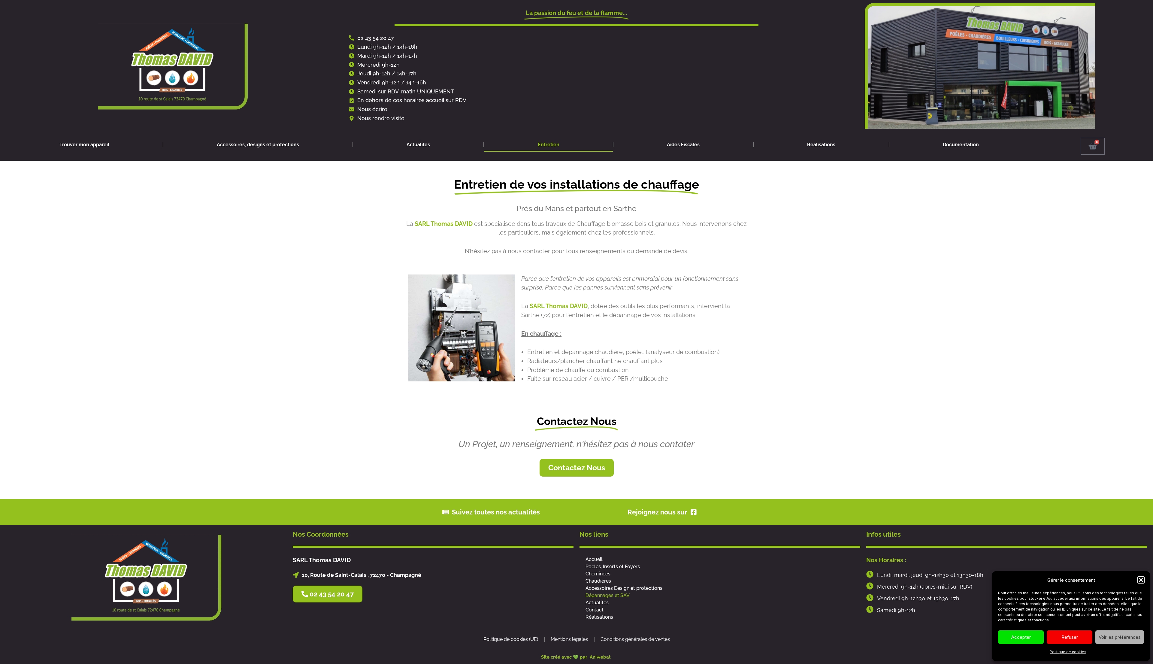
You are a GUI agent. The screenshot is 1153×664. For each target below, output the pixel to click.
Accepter (1021, 637)
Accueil (594, 559)
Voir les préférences (1120, 637)
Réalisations (821, 144)
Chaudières (598, 581)
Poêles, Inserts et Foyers (613, 566)
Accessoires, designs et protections (258, 144)
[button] (1141, 580)
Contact (595, 610)
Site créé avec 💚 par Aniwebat (576, 657)
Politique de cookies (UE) (510, 639)
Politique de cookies (1068, 652)
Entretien (548, 144)
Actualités (418, 144)
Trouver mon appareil (84, 144)
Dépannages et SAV (608, 595)
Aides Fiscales (683, 144)
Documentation (961, 144)
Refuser (1069, 637)
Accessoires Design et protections (624, 588)
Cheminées (598, 574)
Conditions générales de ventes (635, 639)
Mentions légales (569, 639)
